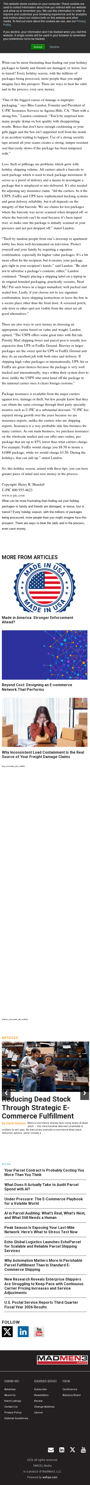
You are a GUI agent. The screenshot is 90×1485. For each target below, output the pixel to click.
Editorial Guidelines (16, 1418)
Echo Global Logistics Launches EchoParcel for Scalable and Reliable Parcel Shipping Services (42, 1246)
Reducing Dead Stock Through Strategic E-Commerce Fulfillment (38, 1108)
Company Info (11, 1381)
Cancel (38, 1412)
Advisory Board (72, 1395)
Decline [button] (54, 47)
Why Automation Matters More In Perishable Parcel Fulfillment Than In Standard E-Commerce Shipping (43, 1264)
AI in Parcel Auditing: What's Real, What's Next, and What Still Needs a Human (44, 1215)
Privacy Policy (12, 1412)
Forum (66, 1381)
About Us (9, 1395)
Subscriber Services (45, 1381)
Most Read (6, 1164)
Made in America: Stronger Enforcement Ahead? (37, 619)
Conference (70, 1389)
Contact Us (11, 1406)
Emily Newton (16, 1123)
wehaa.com (49, 1477)
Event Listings (12, 1400)
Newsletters (41, 1395)
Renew (38, 1400)
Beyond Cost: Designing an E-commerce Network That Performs (37, 687)
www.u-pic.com (13, 495)
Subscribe (40, 1389)
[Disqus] (45, 833)
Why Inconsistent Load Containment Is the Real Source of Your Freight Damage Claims (43, 754)
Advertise (10, 1389)
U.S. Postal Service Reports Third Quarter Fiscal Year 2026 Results (41, 1304)
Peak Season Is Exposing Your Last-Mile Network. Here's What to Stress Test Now (41, 1229)
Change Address (44, 1406)
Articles (45, 557)
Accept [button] (38, 47)
